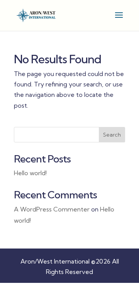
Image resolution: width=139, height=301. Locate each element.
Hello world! (30, 173)
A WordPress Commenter (52, 209)
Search (112, 134)
